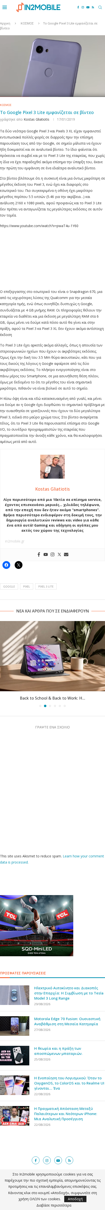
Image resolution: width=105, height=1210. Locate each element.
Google (9, 586)
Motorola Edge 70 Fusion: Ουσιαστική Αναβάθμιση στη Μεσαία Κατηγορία (67, 1021)
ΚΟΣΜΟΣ (27, 23)
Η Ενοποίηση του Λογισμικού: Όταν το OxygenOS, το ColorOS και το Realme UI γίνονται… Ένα (69, 1083)
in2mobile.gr (14, 541)
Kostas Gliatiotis (36, 119)
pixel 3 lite (45, 586)
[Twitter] (59, 554)
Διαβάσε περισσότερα (53, 1205)
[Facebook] (78, 7)
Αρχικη (5, 23)
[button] (4, 664)
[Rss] (93, 7)
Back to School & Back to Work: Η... (52, 698)
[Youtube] (87, 7)
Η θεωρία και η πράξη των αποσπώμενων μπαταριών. (58, 1051)
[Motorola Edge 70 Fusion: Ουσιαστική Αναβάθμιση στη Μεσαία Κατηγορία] (14, 1026)
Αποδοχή (75, 1199)
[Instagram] (83, 7)
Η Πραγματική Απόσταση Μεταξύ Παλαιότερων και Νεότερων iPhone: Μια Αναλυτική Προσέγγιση (65, 1113)
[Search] (100, 7)
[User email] (66, 554)
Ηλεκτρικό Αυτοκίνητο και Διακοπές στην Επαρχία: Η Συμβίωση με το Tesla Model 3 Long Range (69, 993)
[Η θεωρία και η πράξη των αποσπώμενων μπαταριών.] (14, 1055)
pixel (26, 586)
